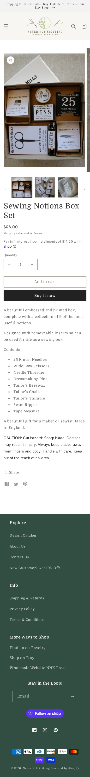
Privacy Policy (22, 609)
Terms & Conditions (27, 620)
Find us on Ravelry (28, 648)
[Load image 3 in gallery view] (68, 187)
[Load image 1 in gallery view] (22, 187)
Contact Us (19, 557)
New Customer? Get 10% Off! (35, 568)
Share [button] (14, 472)
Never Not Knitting (36, 768)
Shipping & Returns (27, 598)
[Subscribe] (72, 696)
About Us (18, 546)
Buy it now (45, 295)
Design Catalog (23, 535)
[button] (6, 26)
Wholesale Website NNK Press (38, 668)
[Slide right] (84, 188)
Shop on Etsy (22, 658)
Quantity (10, 255)
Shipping (9, 233)
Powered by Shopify (65, 768)
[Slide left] (5, 188)
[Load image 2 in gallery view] (45, 187)
